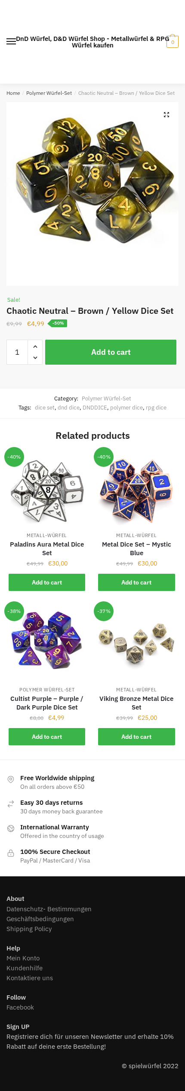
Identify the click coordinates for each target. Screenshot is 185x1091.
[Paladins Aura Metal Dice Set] (47, 489)
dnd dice (69, 407)
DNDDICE (95, 407)
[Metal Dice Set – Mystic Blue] (136, 489)
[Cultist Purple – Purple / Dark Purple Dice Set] (47, 644)
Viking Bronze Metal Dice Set (136, 702)
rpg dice (156, 407)
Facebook (20, 1007)
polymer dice (126, 407)
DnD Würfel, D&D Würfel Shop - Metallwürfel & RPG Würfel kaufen (93, 41)
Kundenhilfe (24, 968)
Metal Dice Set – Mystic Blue (136, 548)
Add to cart (111, 352)
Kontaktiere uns (29, 978)
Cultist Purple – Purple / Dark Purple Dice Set (46, 702)
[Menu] (11, 41)
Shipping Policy (29, 929)
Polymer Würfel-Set (49, 93)
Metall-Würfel (47, 535)
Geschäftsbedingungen (40, 919)
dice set (45, 407)
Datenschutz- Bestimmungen (49, 909)
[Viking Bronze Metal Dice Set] (136, 644)
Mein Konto (23, 958)
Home (13, 93)
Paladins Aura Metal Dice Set (47, 548)
